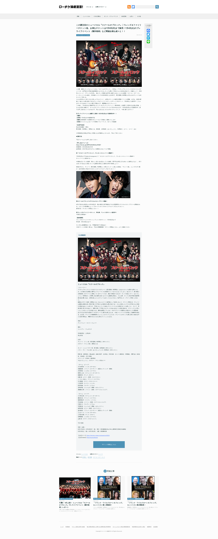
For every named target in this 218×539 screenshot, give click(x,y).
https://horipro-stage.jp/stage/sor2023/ (98, 435)
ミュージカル (86, 16)
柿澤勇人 (84, 457)
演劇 (78, 16)
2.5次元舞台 (97, 16)
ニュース (79, 35)
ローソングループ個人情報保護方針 (121, 526)
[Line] (148, 41)
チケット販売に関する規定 (78, 526)
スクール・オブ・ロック (99, 457)
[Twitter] (148, 34)
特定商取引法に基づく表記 (138, 526)
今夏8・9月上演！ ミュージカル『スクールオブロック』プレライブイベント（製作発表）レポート (74, 505)
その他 (139, 16)
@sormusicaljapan (92, 437)
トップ (62, 526)
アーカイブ (96, 498)
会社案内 (155, 526)
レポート (62, 498)
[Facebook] (148, 30)
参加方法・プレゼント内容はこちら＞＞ (87, 208)
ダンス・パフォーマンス (111, 16)
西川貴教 (90, 457)
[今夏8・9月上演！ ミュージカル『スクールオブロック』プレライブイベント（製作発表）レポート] (75, 488)
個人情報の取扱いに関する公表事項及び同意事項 (99, 526)
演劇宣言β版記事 (105, 498)
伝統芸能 (123, 16)
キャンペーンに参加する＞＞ (84, 158)
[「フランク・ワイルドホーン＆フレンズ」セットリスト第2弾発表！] (143, 488)
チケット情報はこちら (109, 444)
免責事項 (149, 526)
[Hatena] (148, 37)
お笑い (132, 16)
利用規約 (68, 526)
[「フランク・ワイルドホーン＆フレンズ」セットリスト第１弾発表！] (109, 488)
